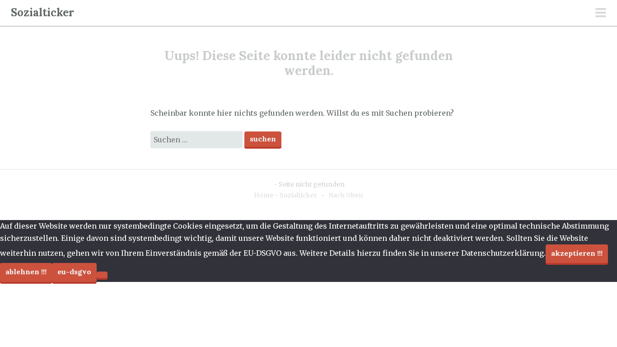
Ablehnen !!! (26, 271)
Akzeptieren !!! (577, 253)
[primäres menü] (600, 13)
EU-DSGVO (74, 271)
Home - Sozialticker (285, 195)
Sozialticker (42, 12)
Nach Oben (345, 195)
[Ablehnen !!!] (102, 275)
